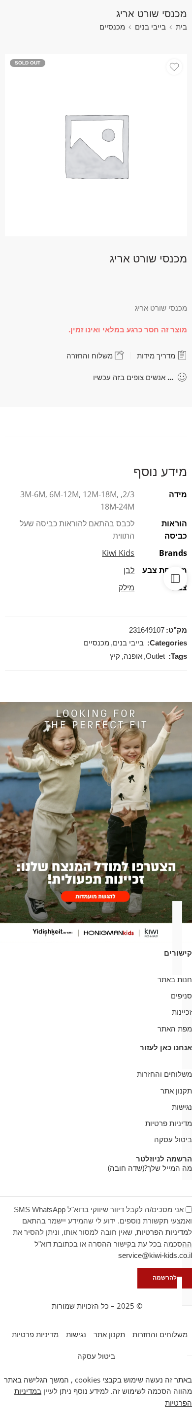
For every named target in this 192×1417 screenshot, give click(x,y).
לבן (129, 570)
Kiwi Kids (118, 552)
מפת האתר (175, 1028)
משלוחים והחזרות (164, 1074)
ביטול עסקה (173, 1139)
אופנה (133, 656)
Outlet (155, 656)
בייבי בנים (150, 27)
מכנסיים (112, 27)
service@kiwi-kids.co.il (155, 1255)
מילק (126, 587)
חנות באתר (175, 979)
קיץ (115, 656)
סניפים (181, 995)
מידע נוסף (160, 471)
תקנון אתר (176, 1090)
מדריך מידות (157, 356)
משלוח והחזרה (90, 356)
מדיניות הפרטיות (162, 1232)
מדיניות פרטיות (168, 1123)
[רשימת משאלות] (174, 67)
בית (181, 27)
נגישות (182, 1107)
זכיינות (182, 1012)
